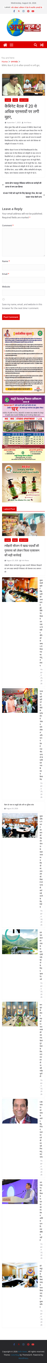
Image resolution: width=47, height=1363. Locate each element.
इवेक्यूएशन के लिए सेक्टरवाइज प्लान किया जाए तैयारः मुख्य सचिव (41, 1286)
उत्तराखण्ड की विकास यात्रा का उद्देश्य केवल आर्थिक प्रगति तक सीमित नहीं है (41, 1211)
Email (5, 274)
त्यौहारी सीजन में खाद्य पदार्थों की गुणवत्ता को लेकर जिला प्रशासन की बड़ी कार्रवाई (21, 550)
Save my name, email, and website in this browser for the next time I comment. (22, 306)
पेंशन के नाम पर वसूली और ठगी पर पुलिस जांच (19, 804)
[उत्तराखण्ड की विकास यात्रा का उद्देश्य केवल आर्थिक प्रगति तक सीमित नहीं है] (20, 1220)
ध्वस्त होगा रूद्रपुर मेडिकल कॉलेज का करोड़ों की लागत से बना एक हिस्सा (23, 185)
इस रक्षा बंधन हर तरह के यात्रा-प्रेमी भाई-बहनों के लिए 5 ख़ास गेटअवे (41, 955)
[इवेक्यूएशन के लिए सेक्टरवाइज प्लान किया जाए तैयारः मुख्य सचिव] (20, 1295)
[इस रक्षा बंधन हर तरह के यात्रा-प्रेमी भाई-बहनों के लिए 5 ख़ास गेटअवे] (20, 964)
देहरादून (15, 100)
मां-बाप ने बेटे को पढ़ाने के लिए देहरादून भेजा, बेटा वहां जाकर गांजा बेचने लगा (22, 195)
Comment (8, 225)
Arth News (27, 122)
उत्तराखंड (8, 100)
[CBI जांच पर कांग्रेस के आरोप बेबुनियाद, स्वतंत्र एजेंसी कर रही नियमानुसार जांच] (20, 1138)
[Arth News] (5, 45)
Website (6, 286)
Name (6, 261)
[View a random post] (42, 45)
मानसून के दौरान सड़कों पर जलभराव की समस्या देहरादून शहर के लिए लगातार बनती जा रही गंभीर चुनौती (41, 1040)
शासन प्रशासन (23, 100)
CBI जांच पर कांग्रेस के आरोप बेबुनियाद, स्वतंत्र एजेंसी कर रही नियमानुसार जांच (41, 1129)
